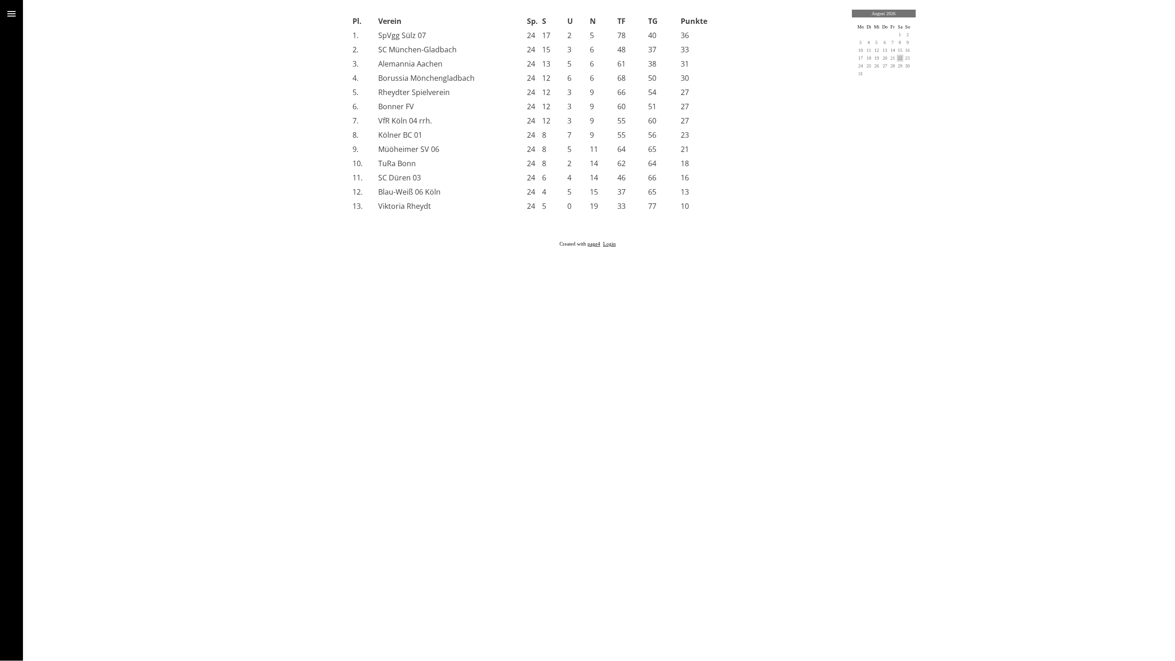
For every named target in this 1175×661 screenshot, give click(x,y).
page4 (594, 243)
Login (609, 243)
